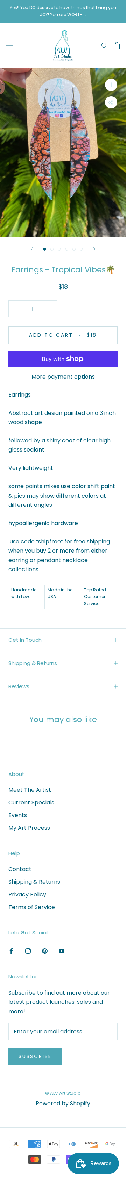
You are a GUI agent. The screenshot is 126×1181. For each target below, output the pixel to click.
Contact (19, 869)
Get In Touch (25, 640)
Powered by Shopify (63, 1103)
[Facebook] (11, 951)
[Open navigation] (9, 45)
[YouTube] (61, 951)
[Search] (104, 45)
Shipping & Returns (32, 663)
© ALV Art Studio (63, 1093)
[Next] (94, 248)
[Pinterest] (45, 951)
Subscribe (35, 1056)
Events (17, 815)
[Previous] (31, 248)
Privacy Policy (27, 894)
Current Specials (31, 802)
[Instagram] (28, 951)
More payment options (63, 377)
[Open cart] (117, 45)
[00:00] (63, 152)
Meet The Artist (29, 790)
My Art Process (29, 828)
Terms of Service (31, 907)
